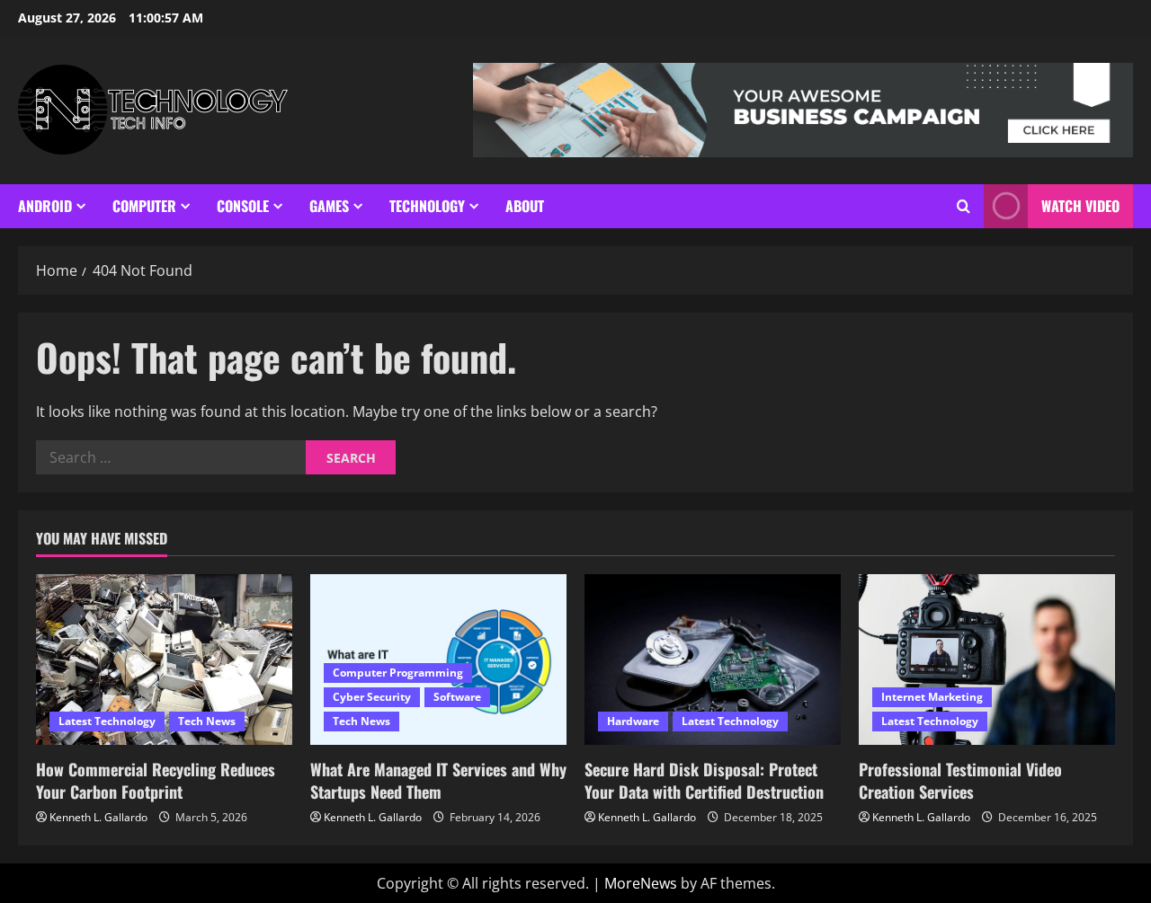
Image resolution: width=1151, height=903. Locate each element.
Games (329, 206)
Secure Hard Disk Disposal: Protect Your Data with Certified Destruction (704, 780)
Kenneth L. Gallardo (98, 817)
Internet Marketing (932, 696)
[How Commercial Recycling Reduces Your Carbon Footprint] (164, 659)
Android (45, 206)
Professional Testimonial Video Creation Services (960, 780)
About (524, 206)
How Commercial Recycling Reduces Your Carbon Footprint (155, 780)
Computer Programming (398, 672)
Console (243, 206)
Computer (144, 206)
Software (457, 696)
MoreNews (640, 883)
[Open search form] (963, 206)
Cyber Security (372, 696)
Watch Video (1080, 206)
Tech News (207, 721)
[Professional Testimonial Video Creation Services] (987, 659)
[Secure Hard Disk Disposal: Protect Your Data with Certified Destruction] (712, 659)
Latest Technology (107, 721)
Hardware (633, 721)
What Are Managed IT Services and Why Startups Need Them (438, 780)
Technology (427, 206)
